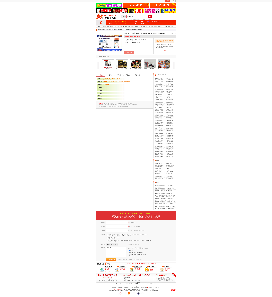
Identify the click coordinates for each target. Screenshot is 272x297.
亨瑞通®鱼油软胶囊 (169, 89)
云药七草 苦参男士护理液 (160, 176)
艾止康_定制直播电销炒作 (170, 141)
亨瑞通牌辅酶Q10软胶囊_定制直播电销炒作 (163, 105)
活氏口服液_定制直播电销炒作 (171, 143)
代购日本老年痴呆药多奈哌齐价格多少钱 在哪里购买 (165, 206)
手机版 (117, 283)
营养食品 (132, 26)
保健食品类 (106, 84)
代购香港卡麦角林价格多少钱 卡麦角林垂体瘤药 (164, 198)
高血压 (118, 234)
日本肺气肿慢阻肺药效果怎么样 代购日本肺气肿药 (164, 208)
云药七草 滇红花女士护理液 (171, 175)
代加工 (147, 19)
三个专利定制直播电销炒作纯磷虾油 (172, 138)
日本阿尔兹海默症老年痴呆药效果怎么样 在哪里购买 (165, 195)
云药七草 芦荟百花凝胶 (159, 175)
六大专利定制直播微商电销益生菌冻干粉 (163, 135)
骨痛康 (143, 19)
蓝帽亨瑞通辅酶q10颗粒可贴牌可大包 (173, 83)
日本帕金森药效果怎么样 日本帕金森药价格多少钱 (164, 190)
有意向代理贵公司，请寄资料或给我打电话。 (138, 254)
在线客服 (142, 283)
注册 (173, 0)
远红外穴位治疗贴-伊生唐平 (171, 163)
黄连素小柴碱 (157, 97)
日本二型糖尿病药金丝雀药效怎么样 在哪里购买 (164, 187)
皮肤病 (115, 26)
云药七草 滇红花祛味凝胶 (170, 173)
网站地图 (150, 283)
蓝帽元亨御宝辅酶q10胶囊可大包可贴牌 (173, 99)
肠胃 (121, 26)
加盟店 (135, 23)
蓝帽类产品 (129, 235)
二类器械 (114, 238)
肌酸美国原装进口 (158, 96)
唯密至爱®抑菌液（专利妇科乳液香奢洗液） (163, 166)
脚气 (151, 240)
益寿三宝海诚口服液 (159, 101)
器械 (116, 23)
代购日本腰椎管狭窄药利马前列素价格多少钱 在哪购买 (165, 196)
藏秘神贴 (167, 168)
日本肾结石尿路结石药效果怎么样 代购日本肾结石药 (165, 201)
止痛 (150, 19)
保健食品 (160, 26)
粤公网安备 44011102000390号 (154, 287)
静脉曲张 (126, 240)
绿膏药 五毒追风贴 (158, 168)
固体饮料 (109, 241)
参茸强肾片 (130, 19)
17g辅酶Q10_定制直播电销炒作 (161, 133)
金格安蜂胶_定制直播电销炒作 (161, 145)
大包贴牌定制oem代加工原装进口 (161, 99)
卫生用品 (114, 241)
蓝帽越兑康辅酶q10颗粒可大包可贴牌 (173, 81)
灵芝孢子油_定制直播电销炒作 (171, 104)
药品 (110, 21)
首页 (101, 23)
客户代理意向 (144, 21)
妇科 (118, 26)
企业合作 (134, 283)
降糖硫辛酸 (168, 96)
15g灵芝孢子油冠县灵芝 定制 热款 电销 (162, 94)
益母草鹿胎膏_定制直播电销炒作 (172, 145)
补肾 (108, 26)
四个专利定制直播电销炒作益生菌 (161, 138)
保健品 (117, 21)
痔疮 (166, 26)
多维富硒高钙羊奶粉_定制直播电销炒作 (162, 143)
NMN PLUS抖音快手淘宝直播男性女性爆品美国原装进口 (116, 81)
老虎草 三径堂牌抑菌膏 (159, 171)
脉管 (152, 26)
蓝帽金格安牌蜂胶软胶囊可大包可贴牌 (162, 84)
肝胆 (149, 26)
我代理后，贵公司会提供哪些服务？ (136, 252)
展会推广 (126, 283)
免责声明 (154, 283)
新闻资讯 (143, 23)
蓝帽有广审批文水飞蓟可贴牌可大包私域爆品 (163, 86)
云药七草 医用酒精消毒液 (170, 166)
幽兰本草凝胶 (157, 173)
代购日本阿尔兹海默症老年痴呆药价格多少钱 (163, 193)
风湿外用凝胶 (116, 237)
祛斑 (146, 26)
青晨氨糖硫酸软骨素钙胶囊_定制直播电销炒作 (164, 104)
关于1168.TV (121, 283)
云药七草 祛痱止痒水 (159, 178)
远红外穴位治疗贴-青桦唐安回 (161, 165)
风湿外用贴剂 (110, 237)
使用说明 (130, 283)
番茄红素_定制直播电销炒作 (160, 141)
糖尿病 (111, 26)
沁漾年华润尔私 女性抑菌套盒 (161, 163)
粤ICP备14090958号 (143, 287)
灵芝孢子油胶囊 (158, 87)
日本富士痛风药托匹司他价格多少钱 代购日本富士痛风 (165, 203)
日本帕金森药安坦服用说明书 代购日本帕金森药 (164, 191)
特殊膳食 (118, 235)
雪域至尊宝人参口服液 (159, 91)
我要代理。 (132, 250)
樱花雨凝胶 (168, 170)
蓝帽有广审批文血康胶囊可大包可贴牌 (162, 81)
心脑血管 (99, 26)
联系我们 (146, 283)
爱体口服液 (168, 92)
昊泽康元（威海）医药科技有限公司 (112, 29)
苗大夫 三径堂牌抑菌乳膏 (170, 171)
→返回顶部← (173, 289)
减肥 (163, 26)
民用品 (124, 23)
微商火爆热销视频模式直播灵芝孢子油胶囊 (174, 87)
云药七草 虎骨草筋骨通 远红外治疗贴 (162, 170)
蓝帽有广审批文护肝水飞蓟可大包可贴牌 (163, 79)
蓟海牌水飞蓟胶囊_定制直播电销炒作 (173, 105)
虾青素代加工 (168, 97)
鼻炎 (169, 26)
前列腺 (140, 26)
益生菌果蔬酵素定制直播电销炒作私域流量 (174, 136)
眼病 (138, 234)
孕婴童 (136, 26)
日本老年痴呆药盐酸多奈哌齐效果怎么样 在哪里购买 (165, 204)
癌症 (135, 234)
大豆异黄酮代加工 (169, 94)
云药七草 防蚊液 (169, 176)
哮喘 (129, 26)
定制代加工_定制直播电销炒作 (171, 140)
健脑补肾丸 (139, 19)
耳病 (147, 234)
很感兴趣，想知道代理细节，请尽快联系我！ (138, 256)
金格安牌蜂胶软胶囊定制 (160, 140)
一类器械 (109, 238)
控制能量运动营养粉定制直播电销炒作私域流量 (164, 136)
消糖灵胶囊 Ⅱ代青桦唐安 (170, 165)
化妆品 (124, 21)
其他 (172, 26)
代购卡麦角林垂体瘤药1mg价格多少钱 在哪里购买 (164, 200)
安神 (144, 26)
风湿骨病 (104, 26)
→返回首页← (173, 290)
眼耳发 (155, 26)
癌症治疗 (135, 19)
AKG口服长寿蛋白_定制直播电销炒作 (173, 133)
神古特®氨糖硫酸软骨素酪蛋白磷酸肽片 (162, 89)
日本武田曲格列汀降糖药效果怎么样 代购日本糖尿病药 (165, 185)
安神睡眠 (142, 234)
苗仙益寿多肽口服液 (159, 92)
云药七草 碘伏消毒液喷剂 (170, 178)
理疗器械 (125, 26)
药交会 (135, 21)
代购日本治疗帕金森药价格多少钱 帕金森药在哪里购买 (165, 188)
